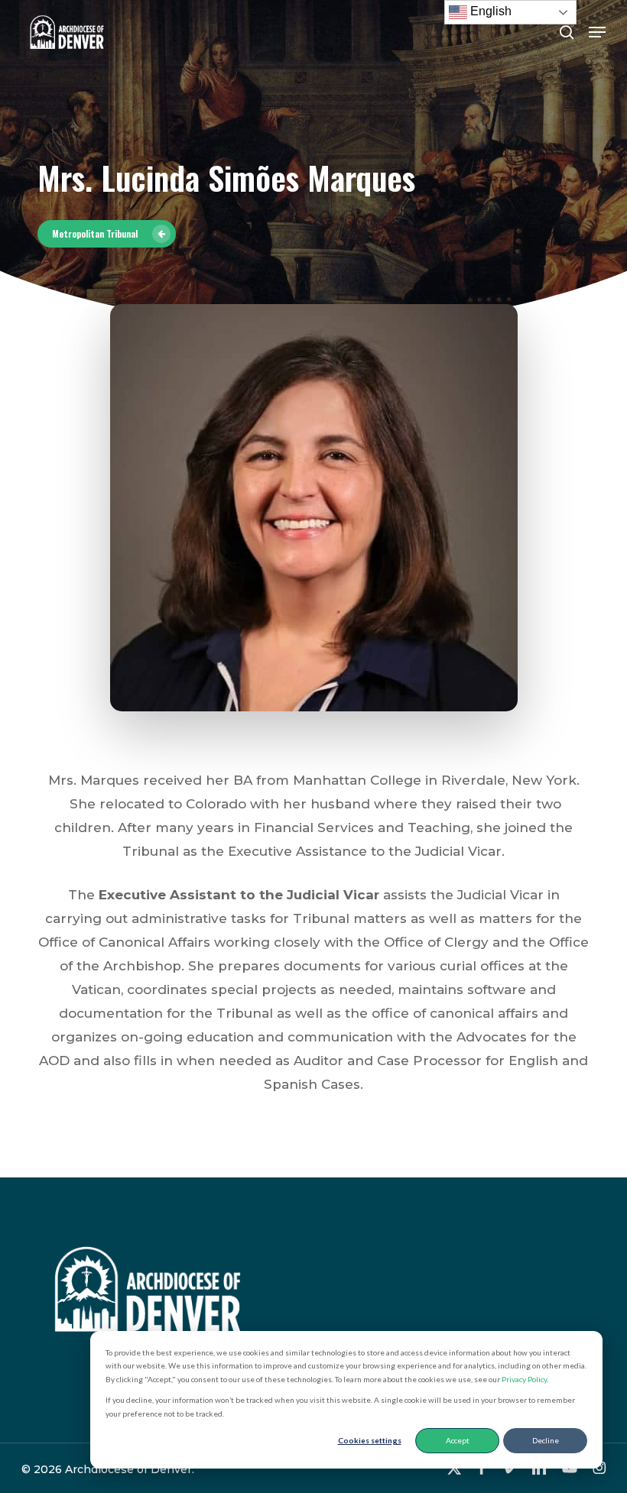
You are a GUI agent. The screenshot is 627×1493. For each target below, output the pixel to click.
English (489, 11)
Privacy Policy (524, 1379)
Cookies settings (369, 1440)
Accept (457, 1440)
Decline (545, 1440)
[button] (597, 32)
